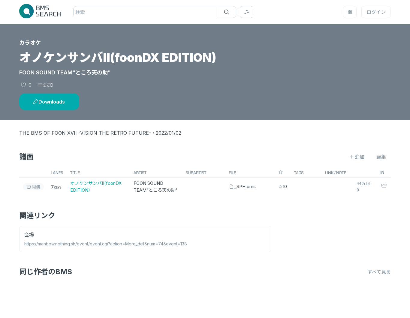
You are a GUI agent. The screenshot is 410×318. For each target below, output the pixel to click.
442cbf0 (364, 186)
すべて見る (379, 272)
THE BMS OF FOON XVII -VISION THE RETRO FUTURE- (85, 133)
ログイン (376, 12)
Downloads (51, 102)
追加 (48, 85)
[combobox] (76, 12)
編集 (381, 157)
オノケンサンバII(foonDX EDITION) (96, 186)
